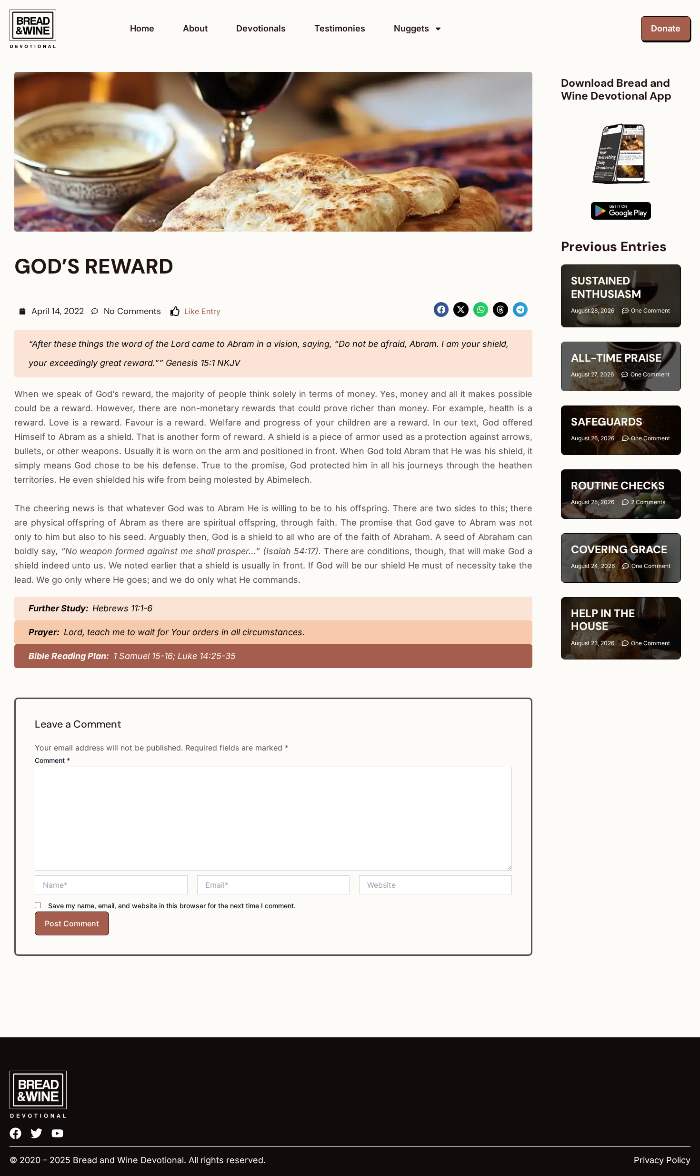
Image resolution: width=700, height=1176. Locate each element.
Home (142, 28)
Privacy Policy (662, 1160)
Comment (52, 760)
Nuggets (411, 28)
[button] (441, 309)
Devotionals (261, 28)
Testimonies (339, 28)
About (195, 28)
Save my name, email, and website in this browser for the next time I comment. (172, 906)
